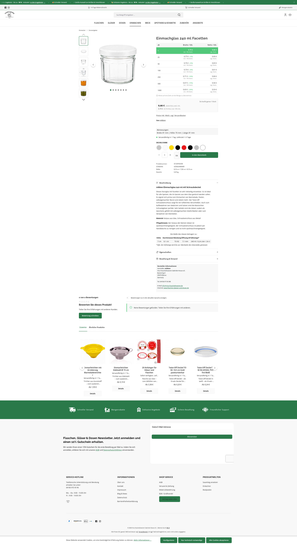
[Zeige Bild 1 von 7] (110, 90)
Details (92, 393)
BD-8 (168, 528)
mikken (163, 120)
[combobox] (144, 15)
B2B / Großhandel (166, 494)
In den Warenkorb (199, 155)
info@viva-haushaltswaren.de (172, 286)
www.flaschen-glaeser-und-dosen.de (176, 288)
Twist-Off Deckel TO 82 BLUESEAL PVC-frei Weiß (206, 370)
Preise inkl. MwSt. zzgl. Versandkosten (171, 115)
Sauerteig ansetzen (210, 482)
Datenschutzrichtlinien (112, 450)
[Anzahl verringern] (159, 155)
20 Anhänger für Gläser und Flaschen (149, 370)
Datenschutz (122, 497)
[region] (112, 67)
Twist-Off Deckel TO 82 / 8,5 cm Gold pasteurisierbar (177, 370)
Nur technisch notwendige (191, 540)
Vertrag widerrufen (169, 499)
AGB (97, 450)
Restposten (207, 490)
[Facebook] (6, 7)
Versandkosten (143, 532)
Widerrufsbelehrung (167, 490)
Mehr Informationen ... (142, 540)
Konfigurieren (168, 540)
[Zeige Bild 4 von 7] (118, 90)
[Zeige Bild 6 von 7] (123, 90)
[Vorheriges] (93, 64)
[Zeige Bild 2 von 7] (113, 90)
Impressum (121, 490)
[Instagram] (9, 7)
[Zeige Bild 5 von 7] (121, 90)
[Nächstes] (143, 64)
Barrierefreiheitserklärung (127, 501)
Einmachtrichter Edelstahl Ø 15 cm (121, 368)
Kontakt (120, 486)
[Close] (294, 2)
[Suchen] (179, 15)
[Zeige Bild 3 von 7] (115, 90)
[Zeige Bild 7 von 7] (126, 90)
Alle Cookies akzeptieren (219, 540)
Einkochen (207, 486)
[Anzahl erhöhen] (170, 155)
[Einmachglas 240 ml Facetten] (118, 64)
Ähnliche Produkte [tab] (97, 327)
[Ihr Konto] (285, 14)
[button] (187, 182)
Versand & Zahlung (166, 486)
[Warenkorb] (290, 14)
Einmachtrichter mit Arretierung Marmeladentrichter (92, 371)
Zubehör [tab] (83, 327)
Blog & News (122, 494)
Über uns (120, 482)
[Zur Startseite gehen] (9, 14)
